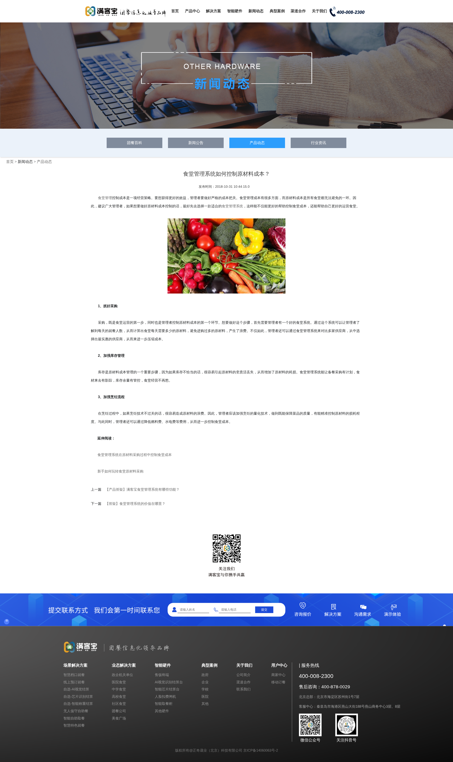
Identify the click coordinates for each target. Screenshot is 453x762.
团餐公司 (119, 711)
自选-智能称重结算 (78, 704)
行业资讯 (318, 143)
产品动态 (257, 143)
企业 (205, 682)
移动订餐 (278, 682)
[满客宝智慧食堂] (127, 17)
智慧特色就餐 (74, 725)
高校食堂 (119, 696)
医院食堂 (119, 682)
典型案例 (277, 11)
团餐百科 (134, 143)
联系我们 (243, 689)
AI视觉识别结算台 (169, 682)
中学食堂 (119, 689)
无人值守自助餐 (75, 711)
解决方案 (213, 11)
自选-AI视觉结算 (76, 689)
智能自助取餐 (74, 718)
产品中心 (192, 11)
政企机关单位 (122, 675)
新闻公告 (195, 143)
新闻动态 (256, 11)
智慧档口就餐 (74, 675)
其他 (205, 704)
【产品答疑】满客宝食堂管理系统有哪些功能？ (142, 489)
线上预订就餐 (74, 682)
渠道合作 (298, 11)
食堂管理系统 (232, 206)
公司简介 (243, 675)
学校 (205, 689)
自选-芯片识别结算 (78, 696)
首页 (175, 11)
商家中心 (278, 675)
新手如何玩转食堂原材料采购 (120, 471)
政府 (205, 675)
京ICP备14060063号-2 (260, 750)
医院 (205, 696)
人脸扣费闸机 (165, 696)
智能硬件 (234, 11)
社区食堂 (119, 704)
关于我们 (319, 11)
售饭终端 (162, 675)
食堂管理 (105, 198)
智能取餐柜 (163, 704)
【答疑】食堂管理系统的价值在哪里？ (135, 504)
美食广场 (119, 718)
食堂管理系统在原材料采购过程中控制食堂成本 (134, 455)
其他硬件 (162, 711)
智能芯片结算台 (167, 689)
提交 (264, 609)
